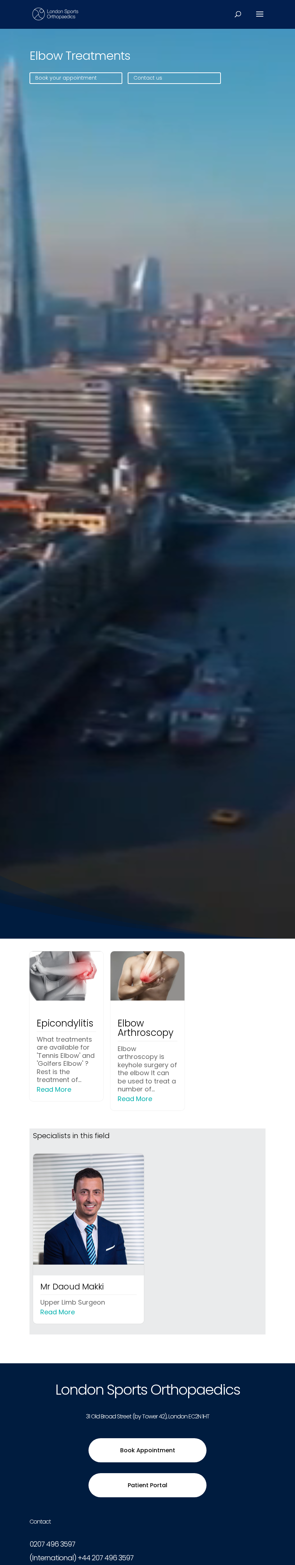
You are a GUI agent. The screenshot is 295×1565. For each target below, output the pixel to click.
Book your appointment (66, 77)
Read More (54, 1090)
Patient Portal (147, 1485)
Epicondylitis (65, 1023)
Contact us (147, 77)
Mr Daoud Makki (72, 1286)
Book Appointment (147, 1450)
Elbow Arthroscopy (145, 1028)
